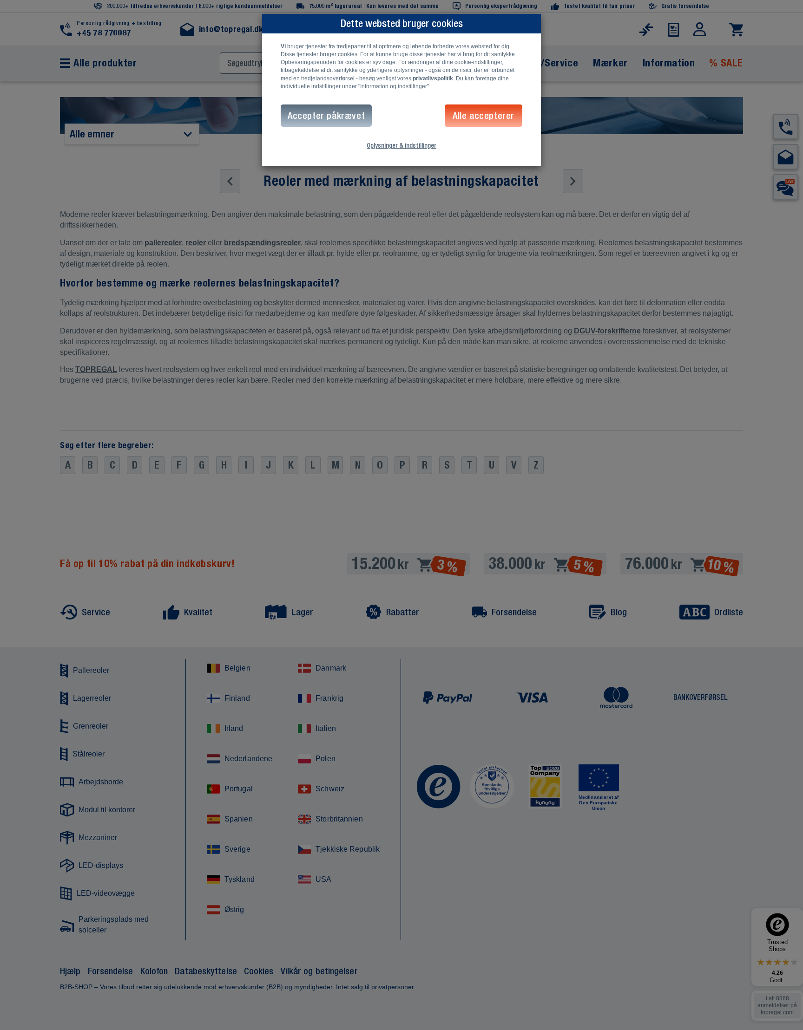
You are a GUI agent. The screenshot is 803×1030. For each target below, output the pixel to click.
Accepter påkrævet (326, 115)
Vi (283, 46)
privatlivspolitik (433, 78)
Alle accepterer (483, 115)
